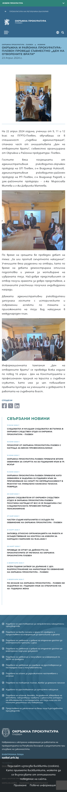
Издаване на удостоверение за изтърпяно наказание (32, 689)
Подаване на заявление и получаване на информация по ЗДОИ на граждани (33, 658)
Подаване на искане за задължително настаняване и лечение (32, 674)
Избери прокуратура (12, 3)
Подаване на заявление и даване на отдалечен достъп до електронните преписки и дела (34, 641)
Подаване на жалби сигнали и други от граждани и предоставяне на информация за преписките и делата (33, 633)
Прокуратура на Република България (28, 11)
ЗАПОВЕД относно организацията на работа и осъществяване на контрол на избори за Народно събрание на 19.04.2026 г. (35, 536)
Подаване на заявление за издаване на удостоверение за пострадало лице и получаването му (33, 666)
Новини (41, 45)
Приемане (20, 785)
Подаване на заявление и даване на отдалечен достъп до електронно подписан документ (34, 649)
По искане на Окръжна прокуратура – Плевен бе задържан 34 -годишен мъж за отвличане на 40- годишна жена (36, 586)
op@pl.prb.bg (10, 757)
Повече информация (43, 785)
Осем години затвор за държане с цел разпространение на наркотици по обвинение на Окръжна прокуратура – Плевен (35, 569)
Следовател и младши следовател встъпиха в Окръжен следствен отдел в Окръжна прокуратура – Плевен (35, 432)
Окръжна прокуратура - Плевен (17, 45)
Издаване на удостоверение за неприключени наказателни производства (35, 624)
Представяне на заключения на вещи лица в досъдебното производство (34, 709)
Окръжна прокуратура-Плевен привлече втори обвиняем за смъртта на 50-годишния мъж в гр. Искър (36, 462)
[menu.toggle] (6, 32)
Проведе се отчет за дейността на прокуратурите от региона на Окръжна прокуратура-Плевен (30, 553)
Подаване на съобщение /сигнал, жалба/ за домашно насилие (35, 682)
